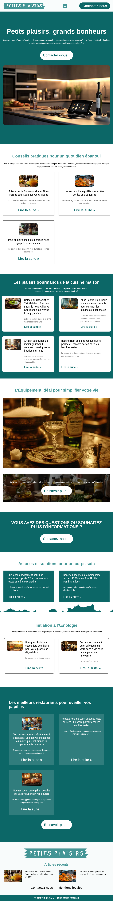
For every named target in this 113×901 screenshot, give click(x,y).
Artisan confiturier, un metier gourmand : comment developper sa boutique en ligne (37, 345)
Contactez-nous (42, 887)
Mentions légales (70, 887)
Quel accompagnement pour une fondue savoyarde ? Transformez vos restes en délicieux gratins (28, 578)
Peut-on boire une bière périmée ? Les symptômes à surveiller (28, 241)
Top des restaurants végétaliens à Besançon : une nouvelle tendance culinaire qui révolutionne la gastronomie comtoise (31, 739)
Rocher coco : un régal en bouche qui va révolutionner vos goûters (31, 792)
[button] (65, 6)
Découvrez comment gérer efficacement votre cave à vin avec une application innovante (91, 649)
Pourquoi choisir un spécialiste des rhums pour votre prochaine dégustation (37, 647)
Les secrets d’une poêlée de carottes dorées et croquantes (84, 193)
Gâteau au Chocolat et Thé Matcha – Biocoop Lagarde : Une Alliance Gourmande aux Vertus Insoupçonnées (36, 306)
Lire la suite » (28, 210)
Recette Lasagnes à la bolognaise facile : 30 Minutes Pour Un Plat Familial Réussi (81, 578)
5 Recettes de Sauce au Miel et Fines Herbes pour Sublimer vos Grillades (29, 193)
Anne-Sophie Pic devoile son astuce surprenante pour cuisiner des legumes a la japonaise (93, 304)
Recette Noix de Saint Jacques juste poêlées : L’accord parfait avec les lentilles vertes (81, 344)
